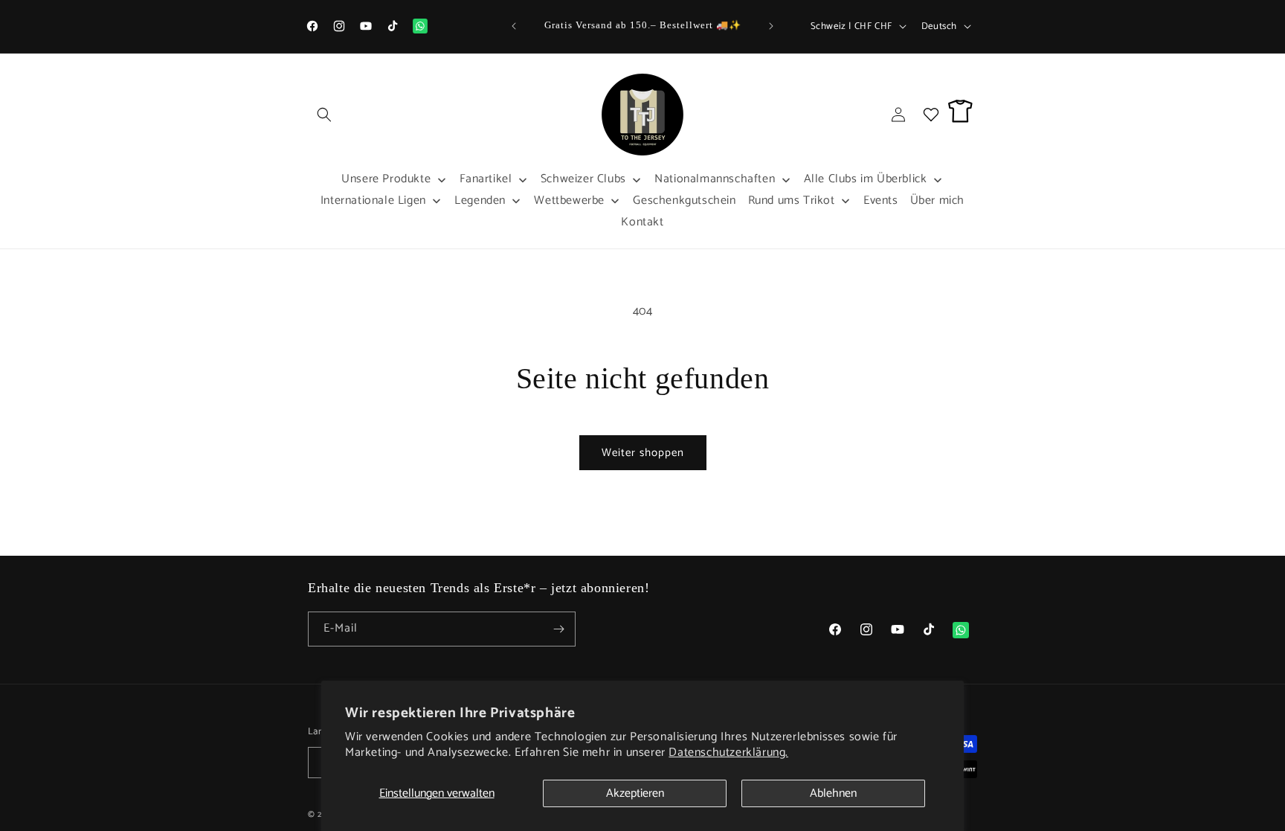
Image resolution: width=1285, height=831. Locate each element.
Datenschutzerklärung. (728, 752)
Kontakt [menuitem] (642, 222)
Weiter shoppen (643, 452)
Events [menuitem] (880, 200)
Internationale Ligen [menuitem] (373, 200)
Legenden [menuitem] (480, 200)
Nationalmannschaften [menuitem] (714, 179)
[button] (324, 114)
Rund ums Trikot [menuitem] (791, 200)
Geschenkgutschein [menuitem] (684, 200)
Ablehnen (833, 793)
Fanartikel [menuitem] (486, 179)
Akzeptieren (635, 793)
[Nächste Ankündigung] (771, 26)
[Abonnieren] (558, 629)
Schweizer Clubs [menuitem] (583, 179)
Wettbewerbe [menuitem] (569, 200)
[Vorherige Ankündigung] (513, 26)
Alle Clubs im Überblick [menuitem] (865, 179)
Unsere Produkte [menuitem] (386, 179)
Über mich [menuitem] (937, 200)
